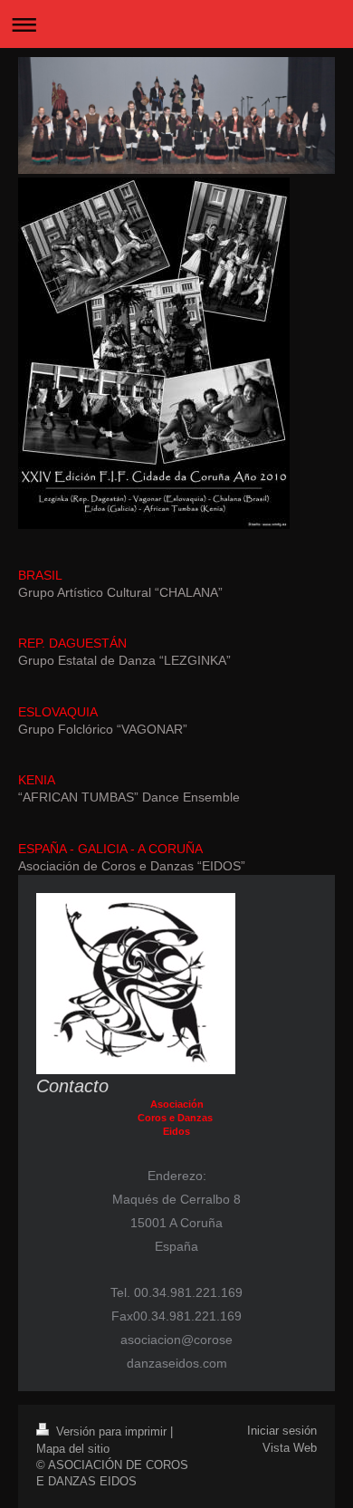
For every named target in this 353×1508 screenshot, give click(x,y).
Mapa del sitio (73, 1448)
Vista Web (289, 1448)
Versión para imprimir (111, 1431)
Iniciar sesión (282, 1430)
